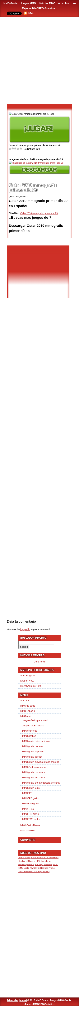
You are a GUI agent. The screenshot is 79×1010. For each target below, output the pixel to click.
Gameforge (45, 861)
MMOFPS (27, 793)
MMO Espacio (27, 711)
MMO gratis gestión (32, 756)
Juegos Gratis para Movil (35, 720)
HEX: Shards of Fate (30, 686)
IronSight (48, 864)
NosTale (44, 868)
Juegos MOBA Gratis (33, 725)
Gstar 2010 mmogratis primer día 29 (39, 213)
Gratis (31, 864)
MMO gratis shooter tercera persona (41, 782)
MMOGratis (23, 868)
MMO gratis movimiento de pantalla (40, 762)
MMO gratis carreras (32, 746)
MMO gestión (29, 736)
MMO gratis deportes (33, 751)
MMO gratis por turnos (33, 772)
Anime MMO (24, 857)
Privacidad (12, 1000)
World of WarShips (34, 871)
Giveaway (23, 864)
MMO (55, 864)
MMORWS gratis (31, 819)
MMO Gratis (10, 3)
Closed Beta (52, 857)
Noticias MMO (47, 3)
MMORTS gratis (30, 814)
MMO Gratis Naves (30, 825)
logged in (25, 629)
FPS (38, 861)
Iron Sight (39, 864)
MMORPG (35, 868)
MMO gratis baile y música (36, 741)
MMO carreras (29, 730)
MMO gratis (26, 716)
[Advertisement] (39, 59)
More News (39, 661)
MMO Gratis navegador (34, 767)
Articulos (24, 700)
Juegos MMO (28, 3)
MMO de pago (27, 705)
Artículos (63, 3)
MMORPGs (28, 808)
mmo (23, 1000)
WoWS (46, 871)
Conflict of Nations (26, 861)
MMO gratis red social (33, 777)
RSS (31, 13)
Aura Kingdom (27, 675)
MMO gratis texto (31, 788)
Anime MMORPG (38, 857)
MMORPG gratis (30, 803)
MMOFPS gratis (30, 798)
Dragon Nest (27, 680)
